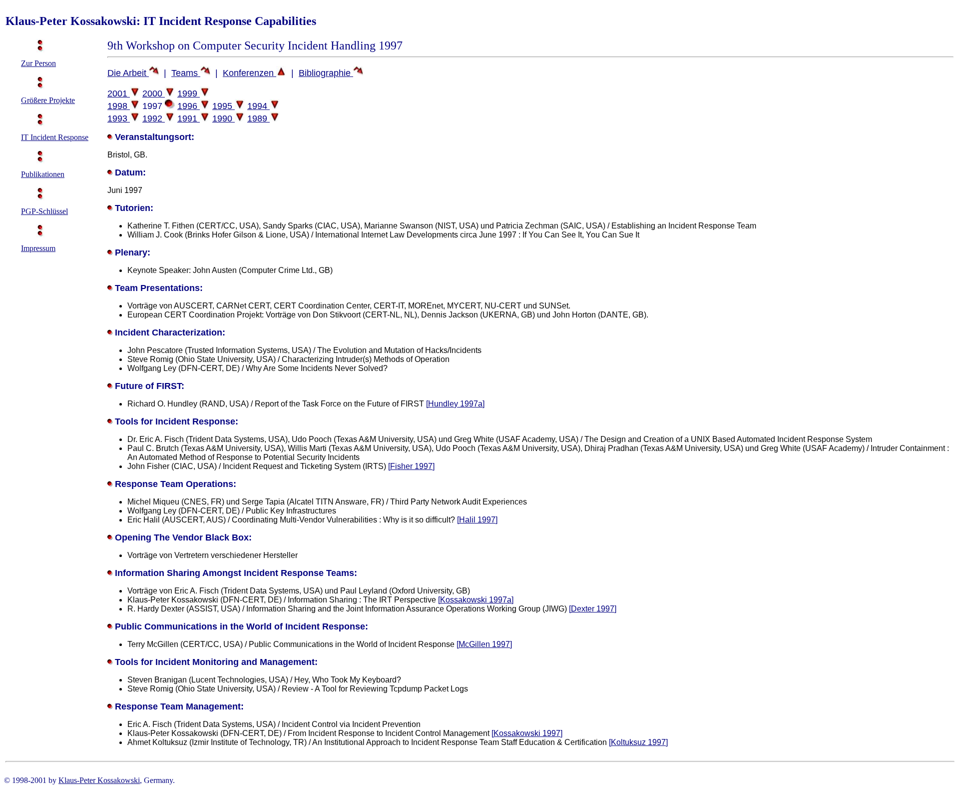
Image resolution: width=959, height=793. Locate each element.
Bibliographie (326, 73)
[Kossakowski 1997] (526, 733)
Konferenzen (249, 73)
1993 (118, 119)
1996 (188, 106)
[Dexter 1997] (592, 608)
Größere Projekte (48, 100)
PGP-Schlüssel (44, 211)
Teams (185, 73)
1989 (258, 119)
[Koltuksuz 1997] (638, 742)
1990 (223, 119)
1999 (188, 93)
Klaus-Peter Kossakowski (99, 780)
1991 (188, 119)
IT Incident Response (54, 137)
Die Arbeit (128, 73)
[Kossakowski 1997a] (475, 600)
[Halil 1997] (477, 520)
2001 (118, 93)
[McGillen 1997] (484, 644)
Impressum (38, 248)
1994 (258, 106)
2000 (153, 93)
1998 (118, 106)
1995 (223, 106)
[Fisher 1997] (411, 466)
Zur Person (38, 63)
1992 (153, 119)
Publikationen (42, 174)
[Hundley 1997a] (455, 404)
